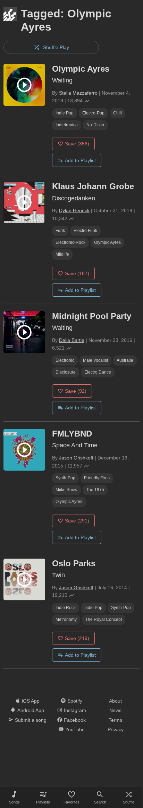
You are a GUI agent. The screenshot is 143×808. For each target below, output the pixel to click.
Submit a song (31, 720)
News (115, 710)
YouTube (75, 729)
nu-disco (95, 124)
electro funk (85, 230)
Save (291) (77, 520)
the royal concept (103, 619)
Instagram (75, 710)
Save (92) (75, 391)
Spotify (74, 701)
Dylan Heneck (74, 210)
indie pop (65, 113)
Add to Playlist (80, 160)
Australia (125, 360)
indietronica (67, 124)
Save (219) (77, 638)
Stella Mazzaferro (78, 93)
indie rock (66, 607)
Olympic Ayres (107, 242)
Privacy (116, 729)
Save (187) (77, 273)
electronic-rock (70, 242)
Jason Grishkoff (76, 458)
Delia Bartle (71, 340)
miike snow (66, 489)
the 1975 (95, 489)
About (115, 701)
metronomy (66, 619)
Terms (115, 720)
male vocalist (95, 360)
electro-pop (93, 113)
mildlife (62, 254)
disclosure (66, 372)
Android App (30, 710)
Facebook (75, 720)
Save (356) (77, 143)
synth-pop (65, 477)
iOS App (31, 701)
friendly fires (97, 477)
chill (117, 113)
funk (60, 230)
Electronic (65, 360)
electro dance (97, 372)
